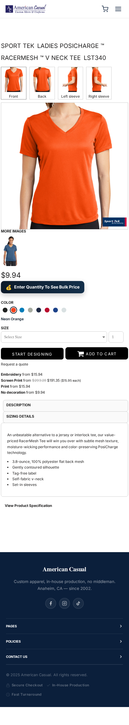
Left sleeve (70, 96)
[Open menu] (118, 9)
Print (5, 386)
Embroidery (11, 374)
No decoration (13, 392)
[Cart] (105, 9)
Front (13, 96)
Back (42, 96)
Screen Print (11, 380)
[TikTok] (78, 603)
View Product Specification (28, 505)
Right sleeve (98, 96)
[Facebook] (50, 603)
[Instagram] (64, 603)
